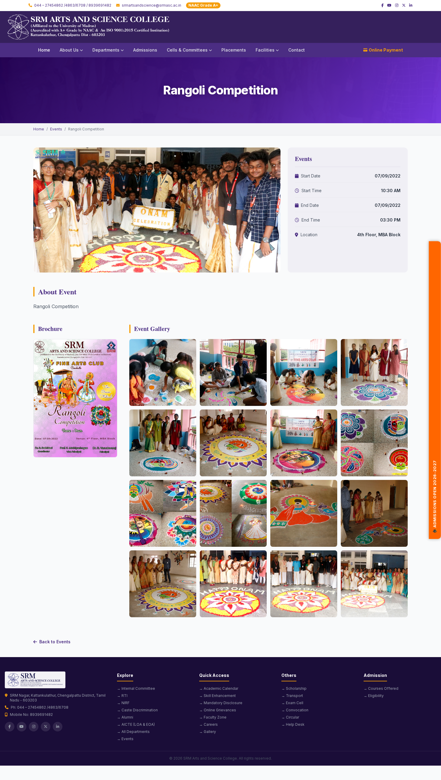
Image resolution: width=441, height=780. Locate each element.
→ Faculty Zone (212, 717)
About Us (69, 49)
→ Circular (290, 717)
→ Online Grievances (217, 710)
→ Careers (208, 724)
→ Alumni (125, 717)
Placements (233, 49)
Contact (296, 49)
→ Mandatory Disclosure (220, 703)
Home (44, 49)
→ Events (125, 739)
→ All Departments (133, 731)
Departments (105, 49)
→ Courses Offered (381, 688)
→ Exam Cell (292, 703)
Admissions (145, 49)
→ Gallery (207, 731)
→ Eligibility (374, 695)
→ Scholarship (294, 688)
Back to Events (54, 641)
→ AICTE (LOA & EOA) (136, 724)
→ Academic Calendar (218, 688)
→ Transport (292, 695)
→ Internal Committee (136, 688)
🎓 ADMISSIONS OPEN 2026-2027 (434, 496)
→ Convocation (294, 710)
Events (56, 129)
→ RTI (122, 695)
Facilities (265, 49)
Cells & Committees (187, 49)
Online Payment (386, 49)
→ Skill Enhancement (217, 695)
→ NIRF (123, 703)
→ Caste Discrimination (137, 710)
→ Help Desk (292, 724)
